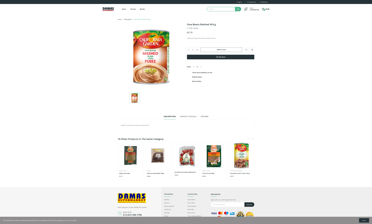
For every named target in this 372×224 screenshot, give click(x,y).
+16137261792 (254, 10)
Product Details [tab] (188, 116)
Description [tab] (170, 116)
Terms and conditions (194, 216)
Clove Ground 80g (208, 173)
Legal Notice (191, 199)
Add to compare (252, 49)
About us (167, 203)
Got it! (364, 220)
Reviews (204, 116)
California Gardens (236, 170)
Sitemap (166, 213)
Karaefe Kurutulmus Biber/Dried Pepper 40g (186, 172)
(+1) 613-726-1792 (132, 215)
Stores (166, 216)
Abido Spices (123, 170)
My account (191, 213)
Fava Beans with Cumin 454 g (240, 173)
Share (194, 66)
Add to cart (221, 50)
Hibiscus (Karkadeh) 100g (155, 173)
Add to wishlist (246, 49)
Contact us (167, 209)
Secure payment (169, 206)
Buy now (222, 57)
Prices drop (191, 203)
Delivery (166, 199)
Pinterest (201, 66)
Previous (248, 138)
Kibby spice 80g (124, 173)
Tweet (197, 66)
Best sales (190, 209)
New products (191, 206)
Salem (148, 170)
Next (252, 138)
